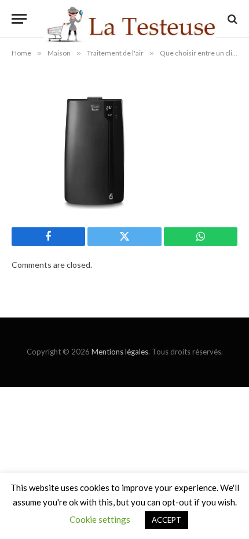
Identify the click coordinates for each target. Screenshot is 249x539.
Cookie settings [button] (99, 519)
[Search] (231, 19)
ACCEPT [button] (166, 520)
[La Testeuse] (130, 19)
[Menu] (19, 19)
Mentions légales (119, 351)
